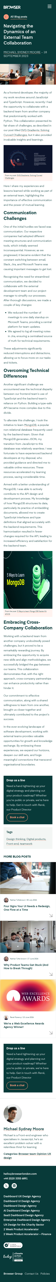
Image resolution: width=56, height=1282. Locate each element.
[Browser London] (12, 7)
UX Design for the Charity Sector (24, 1225)
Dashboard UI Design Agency (22, 1201)
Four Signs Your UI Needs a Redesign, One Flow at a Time (27, 908)
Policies (45, 1274)
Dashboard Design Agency (20, 1206)
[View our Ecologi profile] (13, 1256)
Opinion (42, 1154)
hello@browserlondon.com (20, 1174)
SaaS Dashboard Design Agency (24, 1215)
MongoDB (30, 425)
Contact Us (31, 1274)
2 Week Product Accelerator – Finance (27, 1234)
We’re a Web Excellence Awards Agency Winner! (24, 1025)
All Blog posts (18, 17)
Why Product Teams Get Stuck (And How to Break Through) (26, 967)
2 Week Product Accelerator (21, 1229)
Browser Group (13, 1274)
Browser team (28, 1154)
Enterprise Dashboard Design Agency (27, 1220)
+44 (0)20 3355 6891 (16, 1178)
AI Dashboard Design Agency (22, 1210)
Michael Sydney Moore (22, 52)
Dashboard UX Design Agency (22, 1196)
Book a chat (17, 817)
